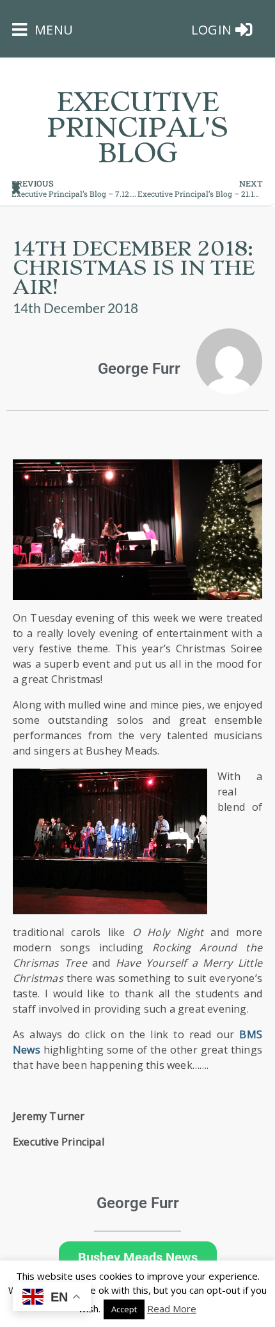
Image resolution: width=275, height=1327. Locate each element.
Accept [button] (124, 1309)
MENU (52, 29)
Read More (171, 1308)
